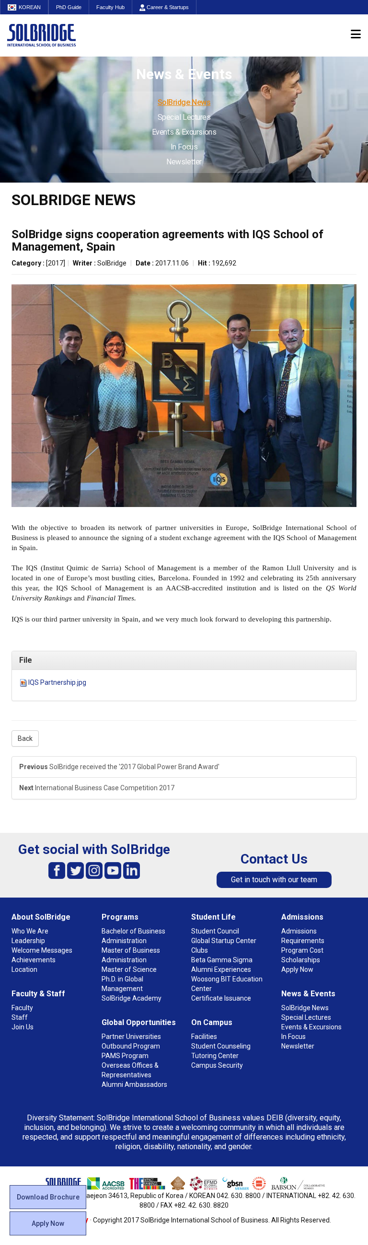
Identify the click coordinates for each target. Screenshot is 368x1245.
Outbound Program (131, 1046)
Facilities (204, 1036)
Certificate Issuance (221, 998)
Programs (120, 917)
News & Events (308, 993)
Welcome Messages (42, 950)
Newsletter (184, 161)
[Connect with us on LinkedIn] (131, 870)
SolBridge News (184, 102)
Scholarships (300, 960)
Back (25, 738)
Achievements (34, 960)
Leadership (28, 941)
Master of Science (129, 969)
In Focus (184, 146)
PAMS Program (125, 1056)
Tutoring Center (215, 1056)
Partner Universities (131, 1036)
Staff (20, 1017)
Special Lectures (184, 117)
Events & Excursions (184, 132)
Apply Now (48, 1223)
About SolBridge (41, 917)
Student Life (213, 917)
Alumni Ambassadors (134, 1084)
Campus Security (217, 1065)
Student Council (215, 931)
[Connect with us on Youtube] (112, 870)
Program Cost (302, 950)
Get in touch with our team (274, 879)
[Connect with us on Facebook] (56, 870)
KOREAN (30, 7)
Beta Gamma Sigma (222, 960)
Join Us (23, 1027)
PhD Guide (68, 7)
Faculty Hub (110, 7)
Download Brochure (48, 1197)
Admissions (302, 917)
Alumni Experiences (221, 969)
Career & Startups (167, 7)
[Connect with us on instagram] (94, 870)
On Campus (211, 1022)
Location (24, 969)
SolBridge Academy (131, 998)
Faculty (22, 1008)
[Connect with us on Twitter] (75, 870)
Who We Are (30, 931)
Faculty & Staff (38, 993)
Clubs (199, 950)
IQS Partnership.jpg (57, 682)
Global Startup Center (223, 941)
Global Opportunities (139, 1022)
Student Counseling (221, 1046)
